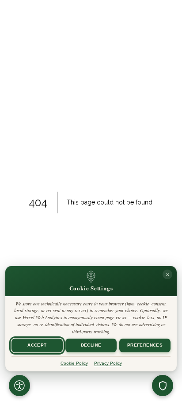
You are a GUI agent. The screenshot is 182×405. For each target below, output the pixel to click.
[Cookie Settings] (162, 385)
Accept (36, 345)
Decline (91, 345)
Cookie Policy (74, 363)
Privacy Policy (108, 363)
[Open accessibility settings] (19, 385)
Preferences (145, 345)
